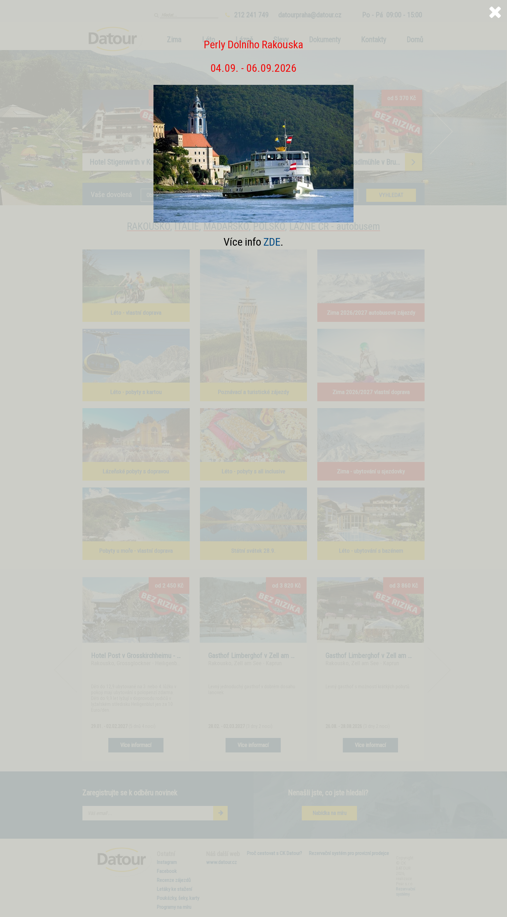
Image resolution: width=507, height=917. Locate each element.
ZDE (272, 241)
